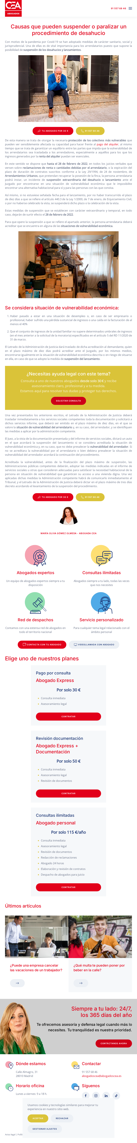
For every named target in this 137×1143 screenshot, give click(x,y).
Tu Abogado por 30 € (55, 131)
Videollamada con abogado (96, 644)
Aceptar (38, 1118)
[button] (130, 8)
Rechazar (62, 1118)
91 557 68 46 (118, 8)
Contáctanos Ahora (114, 1043)
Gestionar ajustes (45, 1129)
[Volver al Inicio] (13, 8)
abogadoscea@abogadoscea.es (101, 1076)
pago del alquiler (107, 144)
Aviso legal (10, 1134)
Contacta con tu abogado (44, 644)
